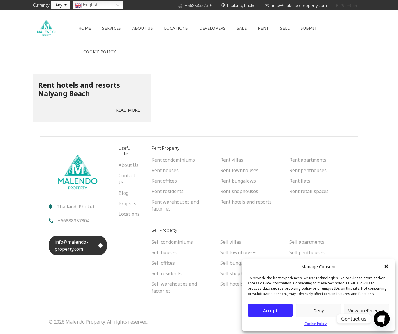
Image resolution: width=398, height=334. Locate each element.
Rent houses (165, 170)
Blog (123, 193)
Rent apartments (307, 160)
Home (84, 28)
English (90, 4)
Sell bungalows (237, 263)
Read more (128, 110)
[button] (386, 266)
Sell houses (164, 252)
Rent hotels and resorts (246, 202)
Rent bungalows (238, 181)
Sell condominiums (172, 242)
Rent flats (299, 181)
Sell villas (230, 242)
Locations (176, 28)
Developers (212, 28)
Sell (285, 28)
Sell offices (163, 263)
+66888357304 (198, 5)
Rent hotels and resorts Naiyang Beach (79, 89)
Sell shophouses (238, 273)
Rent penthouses (308, 170)
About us (142, 28)
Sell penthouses (307, 252)
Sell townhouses (238, 252)
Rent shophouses (239, 191)
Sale (242, 28)
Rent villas (231, 160)
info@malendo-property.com (299, 5)
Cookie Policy (315, 323)
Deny (318, 310)
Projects (127, 203)
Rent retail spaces (309, 191)
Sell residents (167, 273)
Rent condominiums (173, 160)
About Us (129, 165)
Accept (270, 310)
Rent (263, 28)
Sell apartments (306, 242)
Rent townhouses (239, 170)
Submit (309, 28)
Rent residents (168, 191)
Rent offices (164, 181)
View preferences (366, 310)
